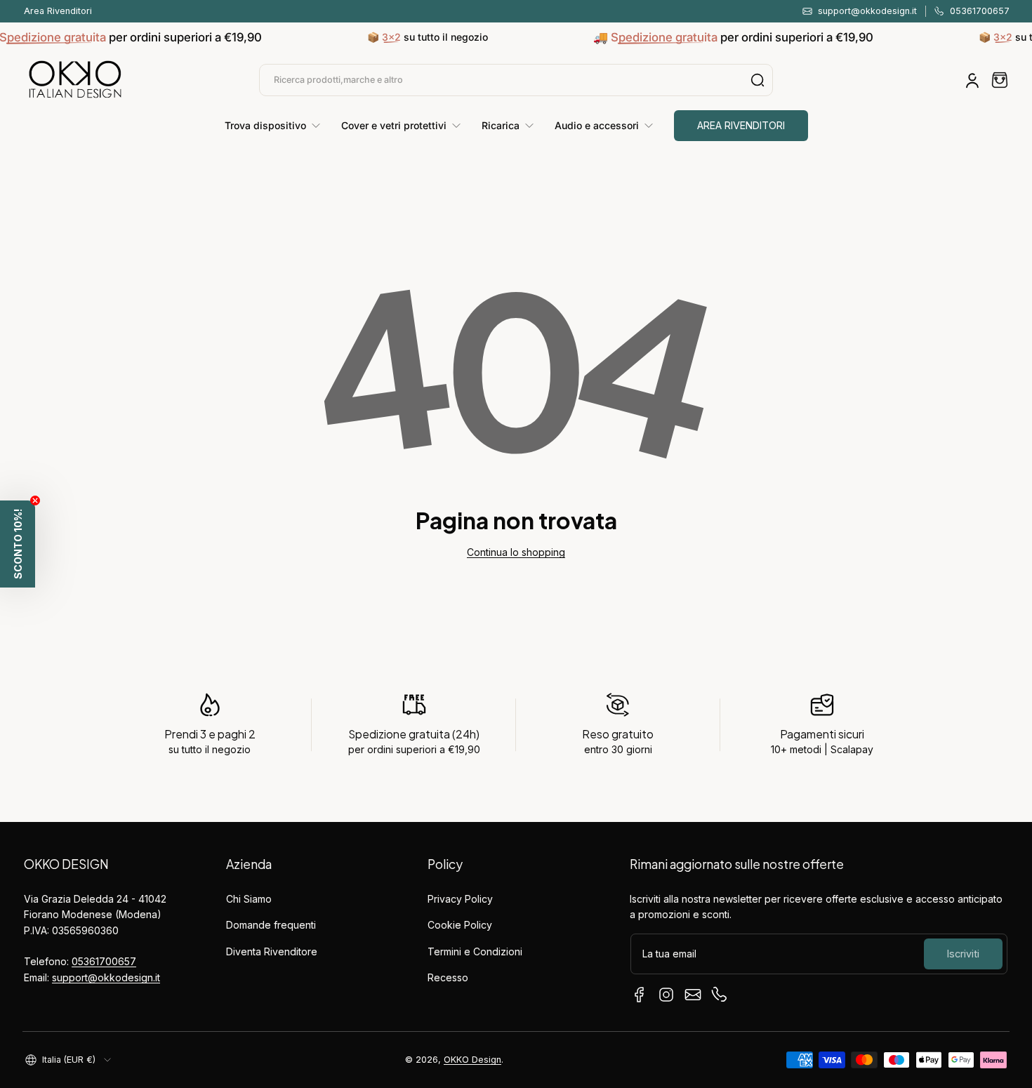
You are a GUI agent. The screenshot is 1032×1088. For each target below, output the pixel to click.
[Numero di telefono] (719, 994)
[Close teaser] (35, 500)
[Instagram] (666, 994)
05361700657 (104, 961)
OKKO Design (472, 1059)
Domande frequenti (271, 925)
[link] (278, 125)
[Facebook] (639, 994)
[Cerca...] (757, 80)
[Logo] (75, 80)
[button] (1000, 80)
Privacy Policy (460, 899)
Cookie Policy (460, 925)
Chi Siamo (249, 899)
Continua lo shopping (516, 552)
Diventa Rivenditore (271, 951)
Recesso (448, 977)
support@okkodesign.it (106, 977)
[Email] (692, 994)
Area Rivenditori (58, 11)
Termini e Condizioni (475, 951)
